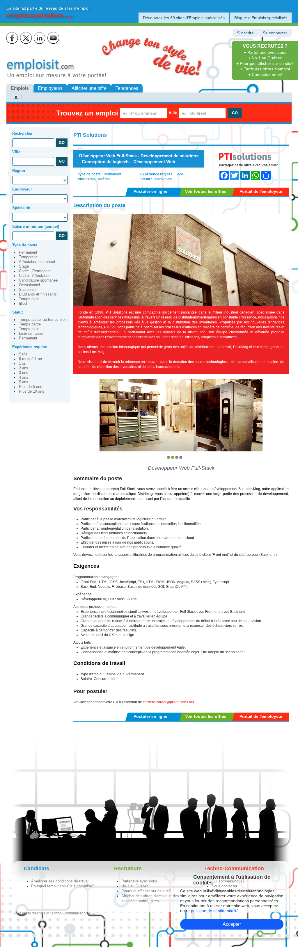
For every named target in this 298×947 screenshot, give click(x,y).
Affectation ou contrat (37, 262)
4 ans (23, 377)
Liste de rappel (31, 334)
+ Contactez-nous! (265, 74)
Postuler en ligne (150, 191)
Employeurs (50, 88)
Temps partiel (30, 324)
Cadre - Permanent (35, 271)
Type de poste (24, 245)
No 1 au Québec (135, 886)
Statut (17, 312)
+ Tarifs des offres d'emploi (265, 69)
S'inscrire (245, 33)
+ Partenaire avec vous (265, 52)
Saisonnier (28, 290)
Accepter (232, 924)
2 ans (23, 368)
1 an (22, 364)
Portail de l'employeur (261, 191)
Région (18, 170)
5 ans (23, 382)
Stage (24, 266)
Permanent (28, 252)
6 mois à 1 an (30, 359)
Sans (23, 354)
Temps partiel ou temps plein (43, 320)
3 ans (23, 373)
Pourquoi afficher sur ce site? (146, 891)
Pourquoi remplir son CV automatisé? (62, 886)
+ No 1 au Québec (265, 58)
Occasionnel (29, 285)
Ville (173, 113)
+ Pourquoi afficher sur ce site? (265, 63)
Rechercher (22, 133)
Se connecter (275, 33)
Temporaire (28, 257)
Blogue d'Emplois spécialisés (260, 17)
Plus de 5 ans (30, 387)
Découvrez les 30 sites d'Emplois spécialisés (184, 17)
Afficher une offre (89, 88)
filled (23, 304)
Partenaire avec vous (139, 881)
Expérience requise (29, 347)
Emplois (20, 88)
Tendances (127, 88)
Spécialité (21, 208)
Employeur (22, 189)
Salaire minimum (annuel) (35, 226)
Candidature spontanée (38, 280)
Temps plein (29, 299)
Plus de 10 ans (31, 391)
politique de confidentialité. (215, 910)
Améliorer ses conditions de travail (60, 881)
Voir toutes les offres (205, 191)
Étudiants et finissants (38, 294)
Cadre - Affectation (34, 276)
